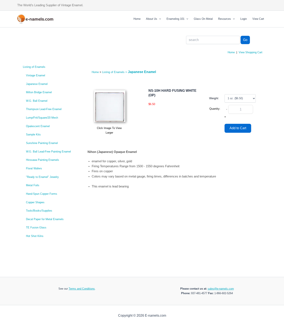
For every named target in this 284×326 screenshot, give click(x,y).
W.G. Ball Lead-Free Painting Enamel (48, 151)
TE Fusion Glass (36, 227)
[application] (159, 19)
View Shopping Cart (250, 52)
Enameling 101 (175, 18)
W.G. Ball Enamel (36, 100)
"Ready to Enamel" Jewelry (42, 176)
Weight (213, 98)
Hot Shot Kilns (34, 236)
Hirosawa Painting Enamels (42, 159)
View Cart (258, 18)
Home (137, 18)
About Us (151, 18)
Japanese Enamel (37, 84)
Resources (224, 18)
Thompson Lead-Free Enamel (44, 109)
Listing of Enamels (34, 66)
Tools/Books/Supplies (39, 210)
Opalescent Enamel (38, 126)
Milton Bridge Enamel (39, 92)
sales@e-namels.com (221, 288)
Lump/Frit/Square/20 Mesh (42, 117)
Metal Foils (32, 185)
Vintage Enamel (35, 75)
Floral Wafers (34, 168)
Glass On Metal (203, 18)
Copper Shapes (35, 202)
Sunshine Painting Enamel (42, 143)
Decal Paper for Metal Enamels (45, 219)
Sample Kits (33, 134)
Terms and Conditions (82, 288)
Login (243, 18)
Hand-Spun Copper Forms (41, 193)
